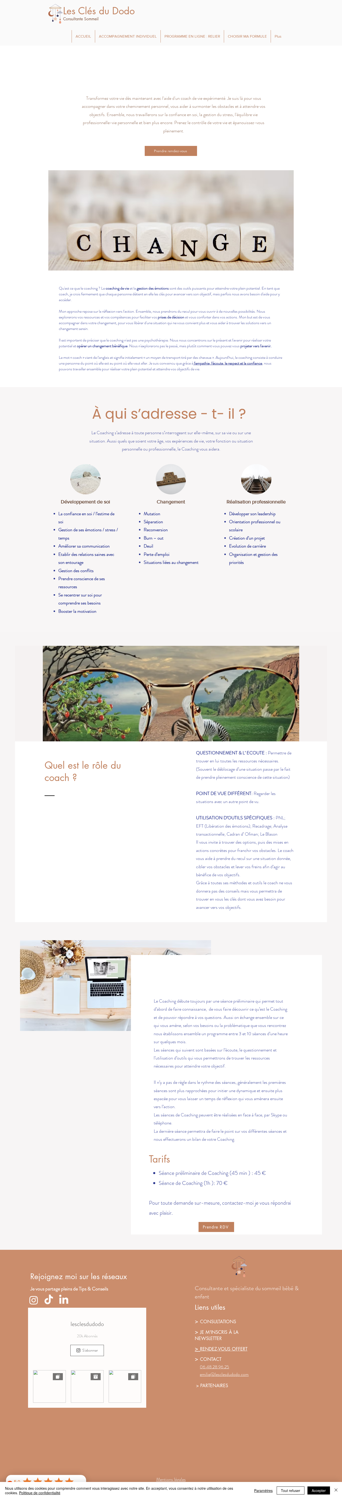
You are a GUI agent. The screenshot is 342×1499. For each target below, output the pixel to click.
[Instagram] (33, 1300)
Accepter (319, 1490)
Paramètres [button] (263, 1490)
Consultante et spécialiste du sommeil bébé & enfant (247, 1292)
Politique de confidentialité (39, 1492)
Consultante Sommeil (81, 19)
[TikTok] (48, 1300)
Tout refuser (290, 1490)
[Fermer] (336, 1490)
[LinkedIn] (63, 1300)
